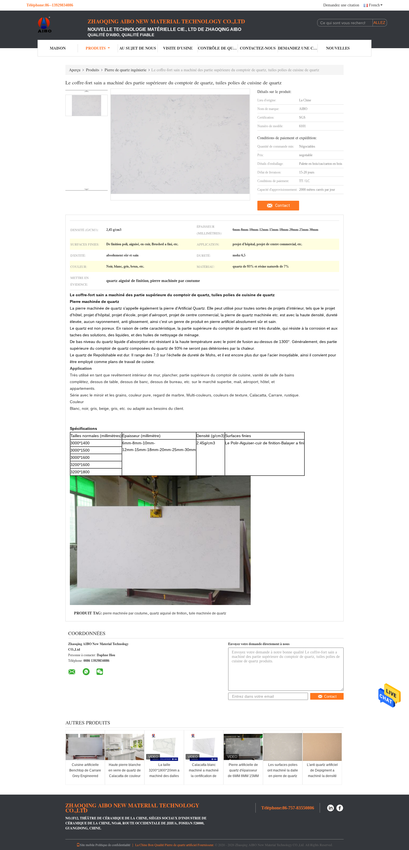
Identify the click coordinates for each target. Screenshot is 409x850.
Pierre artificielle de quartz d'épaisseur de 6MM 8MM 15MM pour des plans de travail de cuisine (243, 776)
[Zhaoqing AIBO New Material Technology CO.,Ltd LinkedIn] (330, 807)
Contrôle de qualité (218, 48)
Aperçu (74, 69)
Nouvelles (338, 48)
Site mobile (87, 844)
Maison (58, 48)
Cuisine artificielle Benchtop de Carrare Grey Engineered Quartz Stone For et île (85, 776)
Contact (282, 205)
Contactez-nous (258, 48)
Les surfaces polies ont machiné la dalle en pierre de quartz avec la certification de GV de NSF (282, 776)
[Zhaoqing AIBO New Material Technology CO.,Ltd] (57, 24)
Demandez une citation (341, 5)
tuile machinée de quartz (207, 613)
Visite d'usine (178, 48)
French (374, 5)
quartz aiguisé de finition (168, 613)
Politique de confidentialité (112, 844)
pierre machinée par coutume (125, 613)
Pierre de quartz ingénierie (125, 69)
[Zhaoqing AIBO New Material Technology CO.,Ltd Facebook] (340, 807)
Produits (96, 48)
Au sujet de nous (137, 48)
